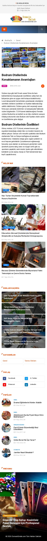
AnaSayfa (8, 40)
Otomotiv (17, 449)
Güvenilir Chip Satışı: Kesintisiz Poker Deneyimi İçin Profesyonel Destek (21, 523)
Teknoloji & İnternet (10, 515)
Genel (18, 40)
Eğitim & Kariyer (9, 227)
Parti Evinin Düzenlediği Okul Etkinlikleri (26, 428)
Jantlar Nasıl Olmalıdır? (24, 452)
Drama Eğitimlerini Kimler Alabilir (28, 402)
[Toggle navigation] (4, 29)
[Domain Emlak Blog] (23, 19)
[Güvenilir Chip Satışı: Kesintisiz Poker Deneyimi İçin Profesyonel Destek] (23, 502)
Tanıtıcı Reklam (30, 361)
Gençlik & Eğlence (19, 424)
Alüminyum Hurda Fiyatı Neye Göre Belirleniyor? (29, 416)
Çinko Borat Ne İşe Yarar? (25, 440)
